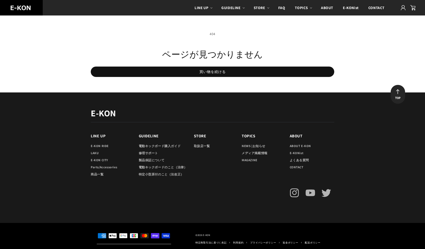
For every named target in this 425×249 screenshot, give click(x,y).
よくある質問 (299, 160)
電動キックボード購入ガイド (160, 146)
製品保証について (152, 160)
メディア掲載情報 (255, 153)
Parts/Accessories (104, 167)
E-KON (206, 235)
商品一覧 (97, 174)
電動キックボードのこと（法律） (163, 167)
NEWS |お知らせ (253, 146)
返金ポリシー (290, 242)
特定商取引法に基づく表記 (210, 242)
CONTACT (296, 167)
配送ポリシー (312, 242)
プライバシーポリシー (263, 242)
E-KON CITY (99, 160)
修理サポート (148, 153)
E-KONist (296, 153)
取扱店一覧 (202, 146)
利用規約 (238, 242)
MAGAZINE (249, 160)
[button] (203, 7)
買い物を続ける (212, 71)
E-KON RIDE (100, 146)
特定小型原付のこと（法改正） (161, 174)
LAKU (95, 153)
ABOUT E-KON (300, 146)
